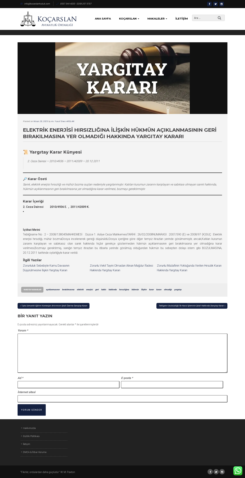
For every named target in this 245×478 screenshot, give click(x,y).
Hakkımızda (29, 428)
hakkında (113, 289)
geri (97, 289)
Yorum (23, 330)
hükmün (135, 289)
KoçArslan (128, 18)
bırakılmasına (68, 289)
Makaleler (156, 18)
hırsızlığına (124, 289)
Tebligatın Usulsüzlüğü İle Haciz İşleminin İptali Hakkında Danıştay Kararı (191, 306)
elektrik (80, 289)
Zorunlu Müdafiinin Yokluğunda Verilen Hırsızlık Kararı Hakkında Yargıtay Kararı (189, 268)
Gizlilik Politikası (31, 436)
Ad (20, 378)
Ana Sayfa (103, 18)
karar (151, 289)
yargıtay (178, 289)
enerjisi (89, 289)
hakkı (103, 289)
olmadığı (168, 289)
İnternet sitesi (26, 392)
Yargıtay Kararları (32, 290)
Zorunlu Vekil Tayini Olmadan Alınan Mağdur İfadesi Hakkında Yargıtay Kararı (121, 268)
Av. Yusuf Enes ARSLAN (62, 121)
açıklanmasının (53, 289)
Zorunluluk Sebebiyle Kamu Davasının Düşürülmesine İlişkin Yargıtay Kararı (46, 268)
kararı (158, 289)
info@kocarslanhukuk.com (37, 4)
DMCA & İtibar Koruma (34, 452)
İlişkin (144, 289)
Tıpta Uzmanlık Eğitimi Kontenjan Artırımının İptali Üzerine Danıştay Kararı (54, 306)
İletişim (181, 18)
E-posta (127, 378)
